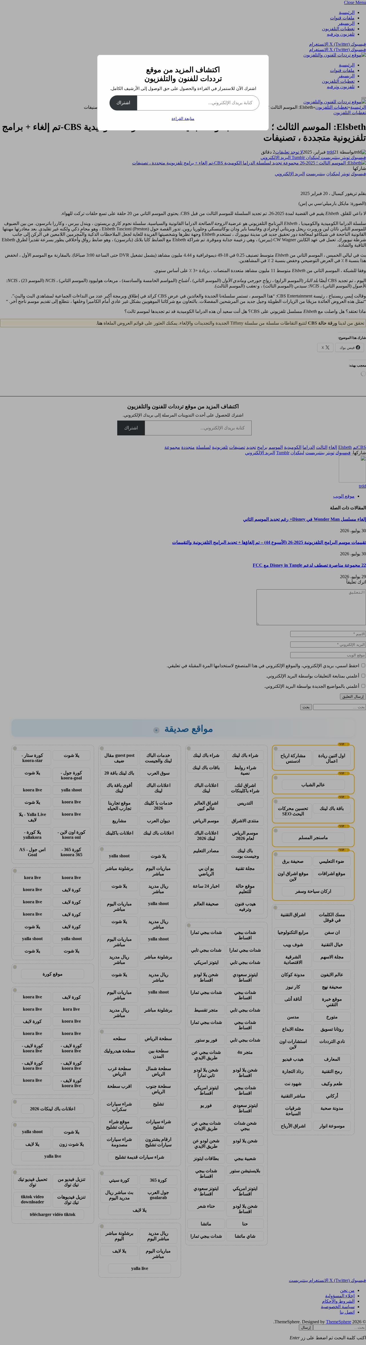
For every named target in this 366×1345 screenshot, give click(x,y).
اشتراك (123, 102)
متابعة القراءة (183, 118)
